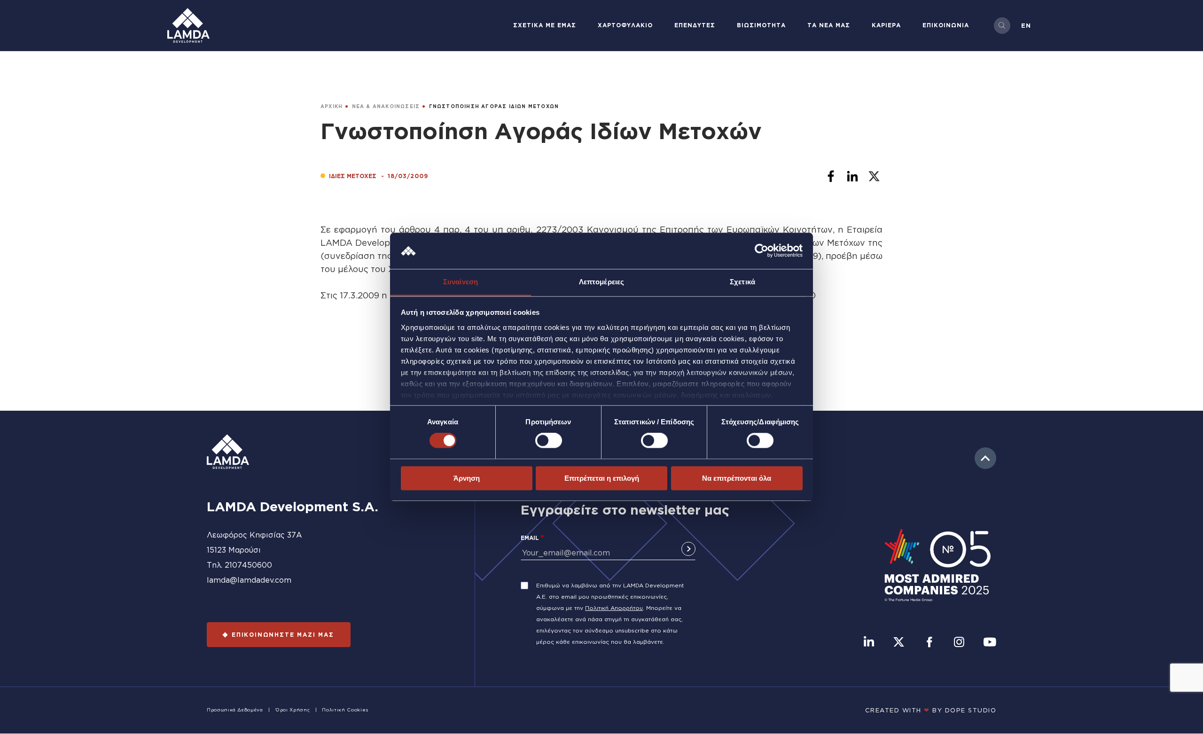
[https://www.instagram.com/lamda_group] (959, 642)
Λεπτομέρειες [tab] (601, 282)
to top (985, 458)
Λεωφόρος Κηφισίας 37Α (254, 535)
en (1026, 25)
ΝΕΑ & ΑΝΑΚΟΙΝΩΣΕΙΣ (386, 106)
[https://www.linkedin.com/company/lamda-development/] (869, 642)
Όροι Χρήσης (292, 709)
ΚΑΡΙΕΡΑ (886, 25)
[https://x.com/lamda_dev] (899, 642)
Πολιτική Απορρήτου (614, 608)
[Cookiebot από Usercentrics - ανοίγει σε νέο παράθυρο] (761, 251)
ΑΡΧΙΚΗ (331, 106)
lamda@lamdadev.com (249, 580)
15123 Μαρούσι (234, 550)
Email (530, 538)
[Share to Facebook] (830, 176)
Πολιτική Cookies (345, 709)
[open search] (1002, 25)
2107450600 (248, 565)
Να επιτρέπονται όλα (736, 478)
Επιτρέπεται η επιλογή (601, 478)
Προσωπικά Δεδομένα (235, 709)
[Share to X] (874, 176)
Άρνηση (466, 478)
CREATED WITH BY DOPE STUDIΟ (931, 710)
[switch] (548, 440)
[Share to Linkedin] (852, 176)
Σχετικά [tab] (742, 282)
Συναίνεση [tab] (460, 282)
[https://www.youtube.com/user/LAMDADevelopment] (989, 642)
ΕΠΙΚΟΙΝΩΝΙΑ (945, 25)
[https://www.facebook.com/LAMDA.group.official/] (929, 642)
